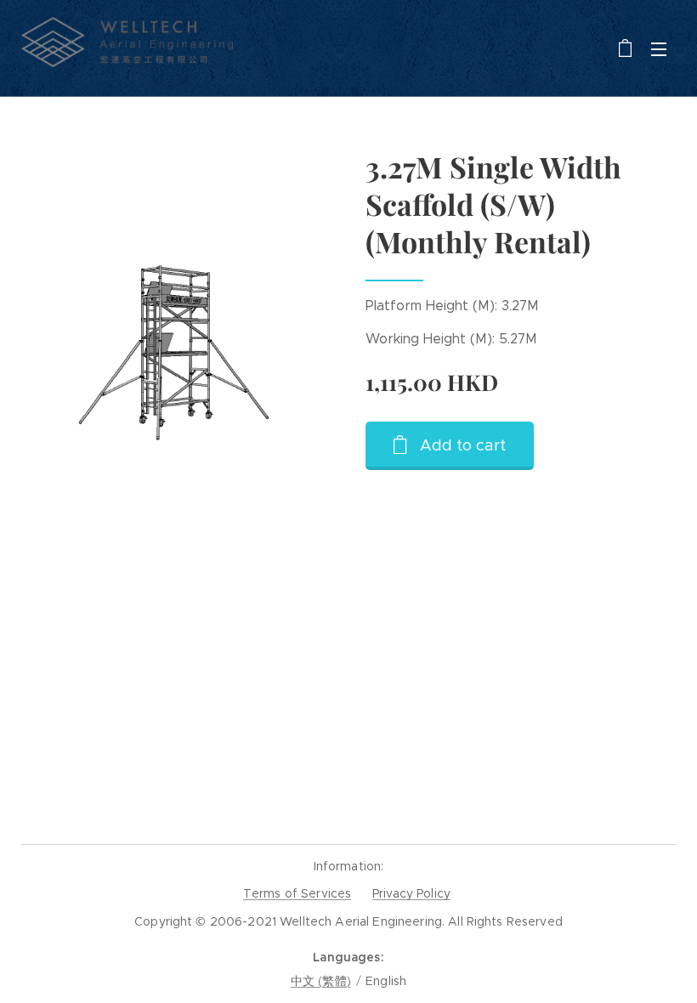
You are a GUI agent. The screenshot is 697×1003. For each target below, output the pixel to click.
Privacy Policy (411, 893)
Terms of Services (297, 893)
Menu (659, 48)
